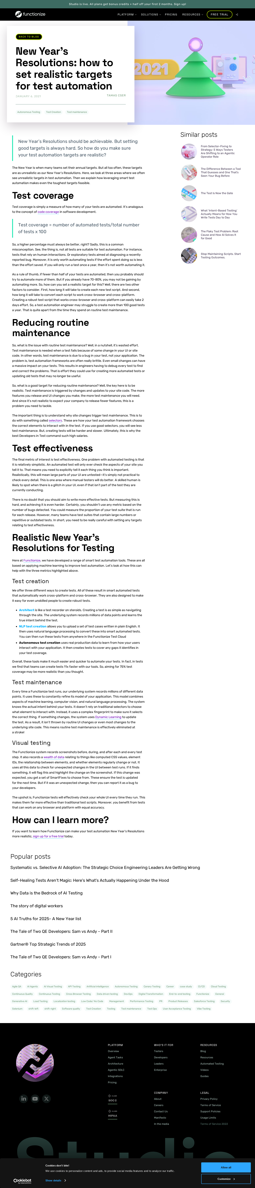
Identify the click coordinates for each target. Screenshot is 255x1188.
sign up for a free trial (48, 836)
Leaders (159, 1063)
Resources (206, 1057)
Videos (204, 1070)
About (158, 1099)
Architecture (115, 1063)
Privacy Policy (209, 1099)
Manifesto (160, 1117)
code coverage (48, 212)
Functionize (31, 560)
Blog (203, 1051)
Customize (224, 1178)
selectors (55, 420)
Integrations (115, 1076)
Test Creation (53, 112)
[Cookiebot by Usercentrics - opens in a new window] (22, 1181)
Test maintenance (77, 112)
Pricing (112, 1082)
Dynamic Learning (108, 717)
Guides (204, 1076)
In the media (161, 1124)
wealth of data (54, 757)
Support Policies (210, 1111)
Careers (158, 1105)
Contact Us (161, 1111)
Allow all (226, 1167)
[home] (30, 14)
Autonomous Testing (28, 112)
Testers (158, 1051)
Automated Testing (212, 1063)
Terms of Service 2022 (214, 1124)
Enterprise (160, 1070)
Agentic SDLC (116, 1070)
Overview (113, 1051)
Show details (53, 1180)
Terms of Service (210, 1105)
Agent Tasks (115, 1057)
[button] (125, 14)
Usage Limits (208, 1117)
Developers (161, 1057)
